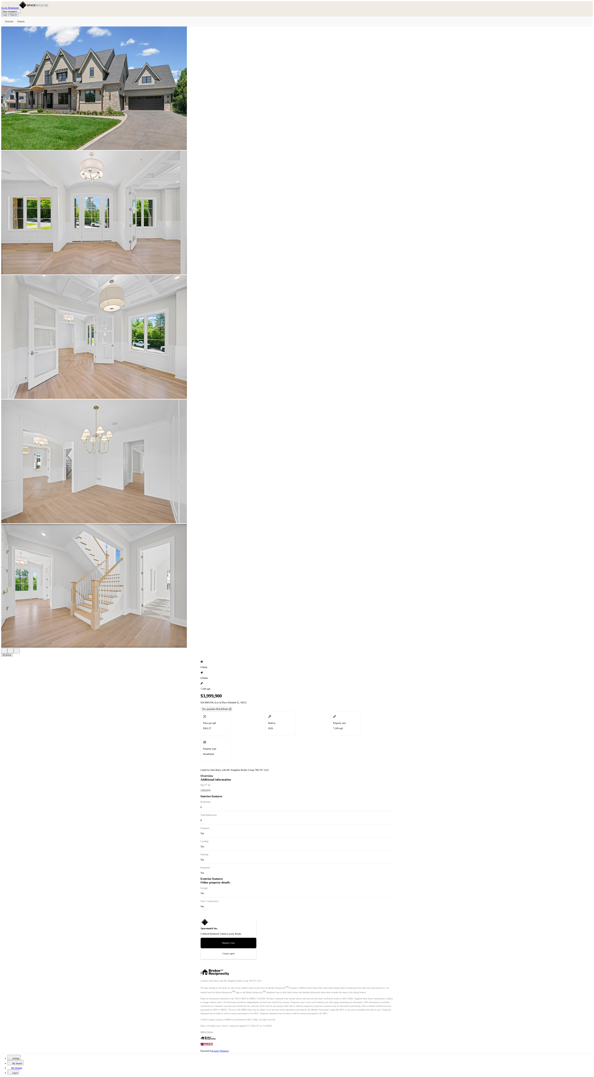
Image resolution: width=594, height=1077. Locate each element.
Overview (9, 21)
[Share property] (17, 650)
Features (20, 21)
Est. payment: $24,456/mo (215, 709)
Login (4, 15)
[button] (297, 88)
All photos (6, 655)
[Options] (4, 650)
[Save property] (10, 650)
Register (13, 15)
